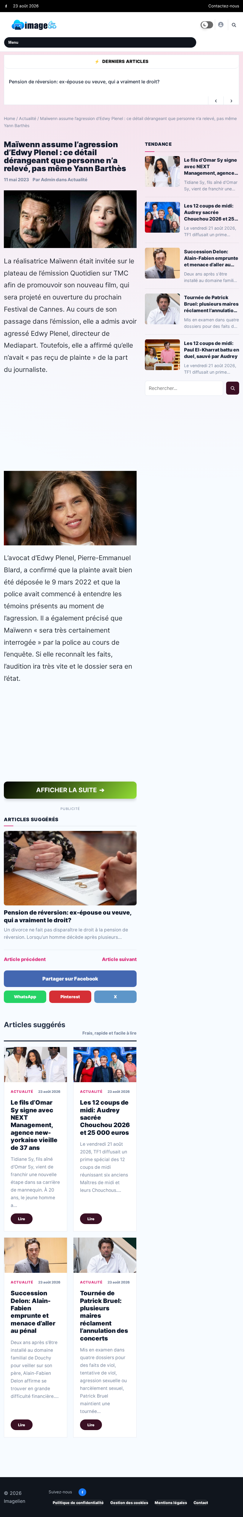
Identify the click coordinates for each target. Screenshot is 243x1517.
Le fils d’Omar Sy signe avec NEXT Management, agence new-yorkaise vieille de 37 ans (34, 1125)
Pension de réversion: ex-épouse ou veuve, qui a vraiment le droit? (67, 916)
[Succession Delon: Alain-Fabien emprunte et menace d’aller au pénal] (35, 1255)
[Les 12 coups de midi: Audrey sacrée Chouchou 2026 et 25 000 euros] (104, 1064)
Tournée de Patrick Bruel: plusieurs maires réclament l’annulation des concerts (211, 303)
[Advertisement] (70, 423)
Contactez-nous (223, 6)
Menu (13, 42)
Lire (21, 1218)
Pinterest (70, 996)
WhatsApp (25, 996)
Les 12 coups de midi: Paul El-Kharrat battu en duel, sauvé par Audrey (211, 349)
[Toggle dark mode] (207, 24)
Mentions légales (171, 1502)
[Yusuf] (220, 24)
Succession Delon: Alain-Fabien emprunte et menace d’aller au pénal (33, 1311)
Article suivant (119, 959)
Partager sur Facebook (70, 979)
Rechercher (232, 388)
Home (9, 118)
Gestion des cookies (129, 1502)
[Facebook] (6, 6)
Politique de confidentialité (78, 1502)
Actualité (27, 118)
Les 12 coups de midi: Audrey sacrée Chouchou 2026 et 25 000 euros (209, 212)
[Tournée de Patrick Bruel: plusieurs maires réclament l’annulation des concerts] (104, 1255)
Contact (201, 1502)
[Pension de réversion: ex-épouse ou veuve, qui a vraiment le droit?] (70, 868)
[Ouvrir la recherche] (233, 25)
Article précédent (25, 959)
